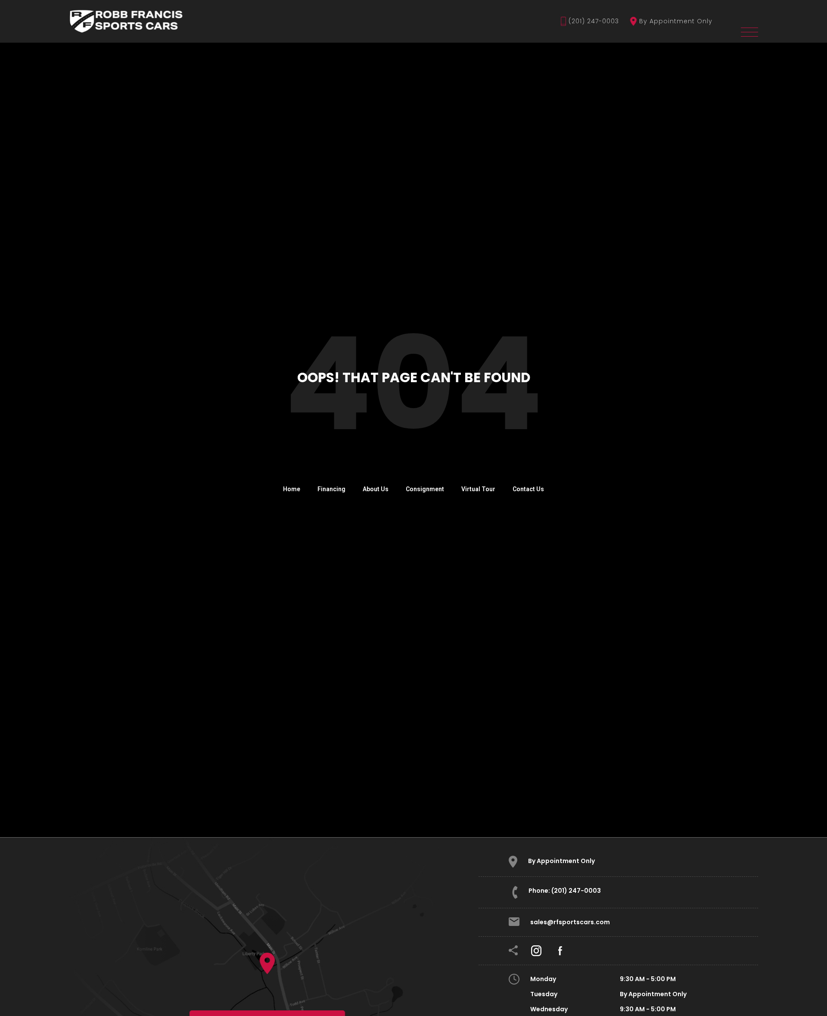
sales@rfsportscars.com (570, 922)
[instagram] (536, 950)
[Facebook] (560, 950)
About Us (376, 489)
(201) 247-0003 (594, 21)
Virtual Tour (478, 489)
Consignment (425, 489)
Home (291, 489)
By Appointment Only (675, 21)
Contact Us (528, 489)
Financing (331, 489)
